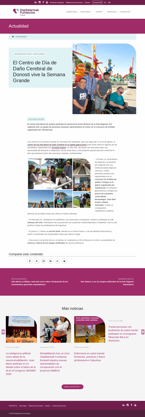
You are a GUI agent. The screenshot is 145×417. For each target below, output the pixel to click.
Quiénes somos (71, 12)
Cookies (47, 406)
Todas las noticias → (72, 387)
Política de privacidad (35, 406)
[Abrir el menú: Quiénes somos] (78, 12)
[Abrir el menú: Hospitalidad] (117, 12)
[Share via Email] (43, 261)
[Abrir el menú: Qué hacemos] (91, 12)
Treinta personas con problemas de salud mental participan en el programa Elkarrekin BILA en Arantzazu (123, 333)
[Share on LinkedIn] (50, 261)
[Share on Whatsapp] (57, 261)
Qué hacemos (85, 12)
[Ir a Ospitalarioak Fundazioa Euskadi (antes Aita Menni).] (13, 36)
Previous (3, 332)
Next (142, 332)
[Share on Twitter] (36, 261)
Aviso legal (22, 406)
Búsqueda (96, 2)
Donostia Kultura (59, 148)
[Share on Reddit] (64, 261)
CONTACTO (13, 406)
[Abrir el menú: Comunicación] (130, 12)
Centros (99, 12)
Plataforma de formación (74, 2)
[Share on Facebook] (29, 261)
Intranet (87, 2)
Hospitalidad (111, 12)
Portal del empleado (57, 2)
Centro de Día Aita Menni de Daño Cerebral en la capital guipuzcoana (56, 145)
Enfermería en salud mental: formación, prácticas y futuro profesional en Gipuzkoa (89, 357)
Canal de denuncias (59, 406)
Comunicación (125, 12)
